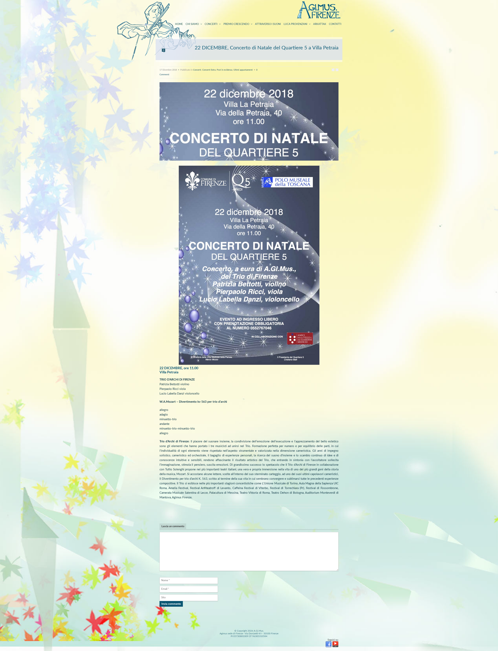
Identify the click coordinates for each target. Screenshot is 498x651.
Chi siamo (192, 24)
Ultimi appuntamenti (243, 70)
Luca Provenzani (295, 24)
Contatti (335, 24)
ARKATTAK (319, 24)
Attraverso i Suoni (268, 24)
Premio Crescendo (236, 24)
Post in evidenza (224, 70)
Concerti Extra (209, 70)
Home (179, 24)
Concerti (211, 24)
